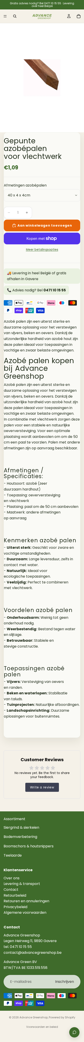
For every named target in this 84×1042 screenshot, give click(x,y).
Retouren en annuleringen (26, 901)
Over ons (11, 878)
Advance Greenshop (33, 1017)
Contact (11, 889)
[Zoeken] (15, 16)
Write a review (42, 787)
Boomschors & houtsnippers (29, 846)
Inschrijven (64, 981)
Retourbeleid (15, 895)
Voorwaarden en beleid (42, 1027)
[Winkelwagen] (79, 16)
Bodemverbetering (20, 836)
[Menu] (5, 16)
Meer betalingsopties (42, 250)
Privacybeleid (15, 906)
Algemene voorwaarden (25, 912)
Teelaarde (13, 855)
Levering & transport (22, 884)
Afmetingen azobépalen (25, 185)
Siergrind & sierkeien (21, 827)
